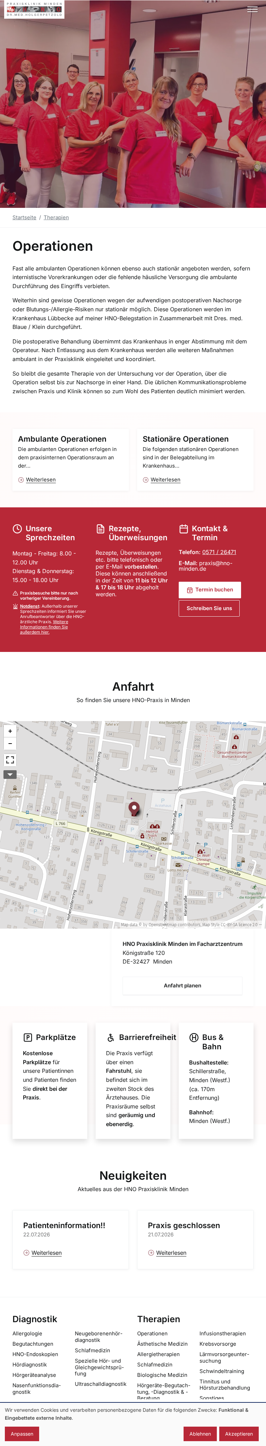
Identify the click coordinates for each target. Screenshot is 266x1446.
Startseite (24, 217)
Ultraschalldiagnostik (100, 1384)
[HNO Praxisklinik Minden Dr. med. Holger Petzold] (34, 9)
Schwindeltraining (222, 1371)
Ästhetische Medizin (162, 1344)
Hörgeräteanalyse (34, 1375)
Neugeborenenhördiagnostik (99, 1336)
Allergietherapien (158, 1354)
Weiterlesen (41, 479)
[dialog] (133, 1424)
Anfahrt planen (182, 985)
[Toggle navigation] (252, 9)
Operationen (152, 1333)
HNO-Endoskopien (35, 1354)
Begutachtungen (32, 1344)
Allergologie (27, 1333)
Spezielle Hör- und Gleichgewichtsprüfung (99, 1367)
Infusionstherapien (223, 1333)
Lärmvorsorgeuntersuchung (224, 1357)
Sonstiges (212, 1398)
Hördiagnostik (29, 1364)
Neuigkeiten (133, 1175)
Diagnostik (34, 1319)
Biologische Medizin (162, 1375)
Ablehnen (200, 1434)
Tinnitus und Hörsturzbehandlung (225, 1384)
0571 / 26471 (219, 552)
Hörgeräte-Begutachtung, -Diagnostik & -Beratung (163, 1392)
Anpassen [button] (22, 1434)
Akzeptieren (239, 1434)
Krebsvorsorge (218, 1344)
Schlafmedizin (92, 1350)
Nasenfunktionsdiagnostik (36, 1388)
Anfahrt (133, 686)
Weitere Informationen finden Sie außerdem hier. (44, 627)
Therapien (56, 217)
